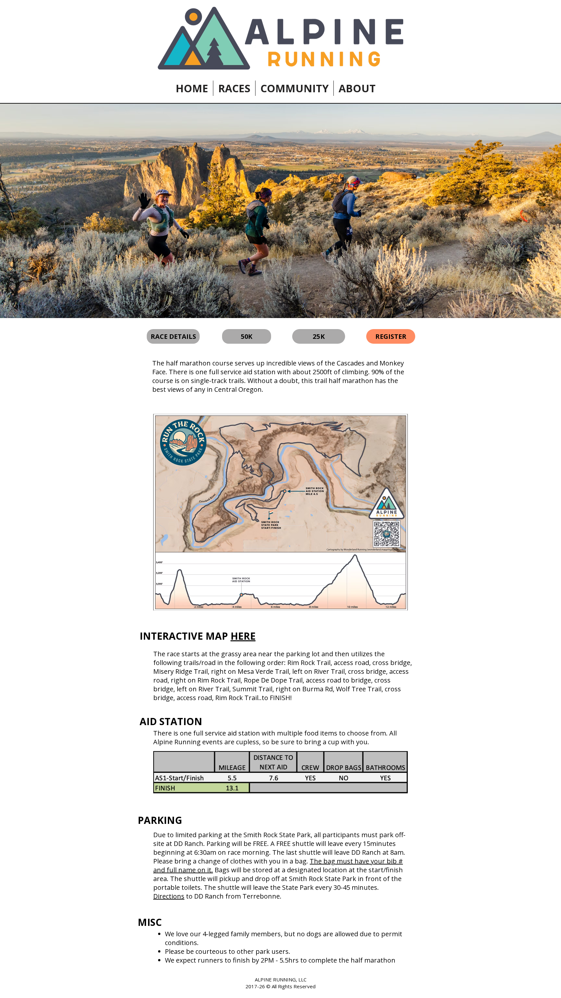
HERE (243, 636)
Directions (168, 896)
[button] (234, 88)
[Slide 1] (280, 302)
